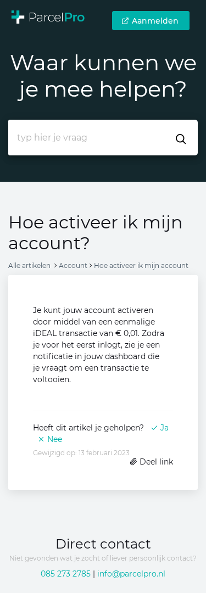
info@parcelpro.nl (131, 574)
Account (73, 265)
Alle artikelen (29, 265)
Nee (53, 439)
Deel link (155, 462)
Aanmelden (155, 21)
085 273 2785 (66, 574)
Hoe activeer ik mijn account (141, 265)
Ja (163, 428)
